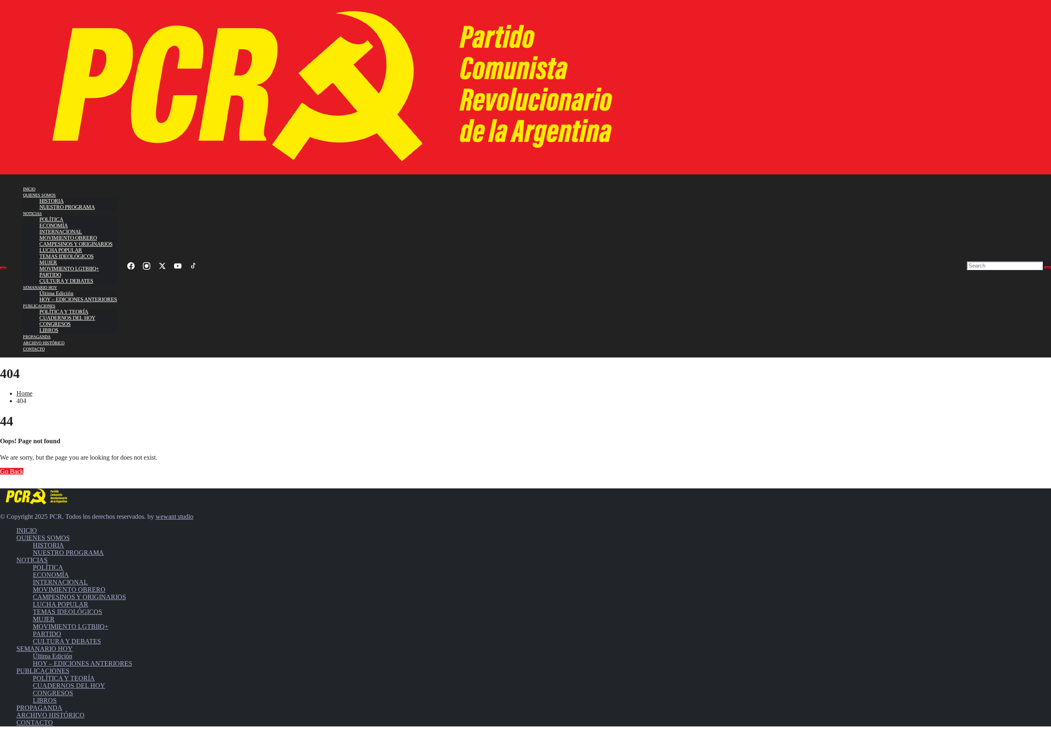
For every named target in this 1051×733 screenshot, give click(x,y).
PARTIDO (50, 275)
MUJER (48, 263)
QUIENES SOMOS (39, 195)
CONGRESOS (55, 324)
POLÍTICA (51, 219)
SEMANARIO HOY (40, 287)
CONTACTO (34, 349)
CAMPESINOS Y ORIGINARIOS (75, 244)
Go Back (11, 471)
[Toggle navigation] (3, 268)
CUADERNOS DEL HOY (67, 318)
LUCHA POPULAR (60, 250)
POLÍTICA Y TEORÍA (63, 312)
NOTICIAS (32, 213)
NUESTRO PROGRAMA (67, 207)
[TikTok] (193, 266)
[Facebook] (131, 266)
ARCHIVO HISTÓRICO (43, 343)
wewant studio (174, 516)
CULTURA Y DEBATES (66, 281)
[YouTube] (178, 266)
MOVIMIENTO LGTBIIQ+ (69, 269)
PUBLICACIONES (39, 306)
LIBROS (48, 330)
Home (24, 393)
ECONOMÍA (53, 226)
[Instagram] (146, 266)
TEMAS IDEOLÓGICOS (66, 256)
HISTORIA (51, 201)
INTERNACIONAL (60, 232)
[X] (162, 266)
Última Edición (56, 293)
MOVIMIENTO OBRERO (68, 238)
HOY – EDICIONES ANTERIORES (78, 299)
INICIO (29, 189)
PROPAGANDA (36, 336)
